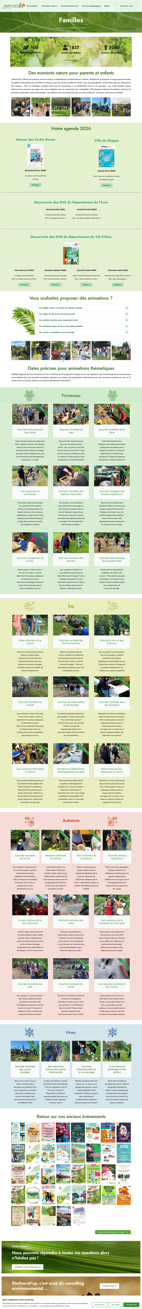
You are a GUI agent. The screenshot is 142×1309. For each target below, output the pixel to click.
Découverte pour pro (69, 6)
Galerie (107, 6)
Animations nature (49, 6)
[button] (13, 106)
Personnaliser (100, 1305)
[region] (71, 1303)
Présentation (32, 6)
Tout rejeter (115, 1305)
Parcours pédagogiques (91, 6)
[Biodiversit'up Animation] (14, 6)
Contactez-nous (126, 6)
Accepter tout (131, 1305)
